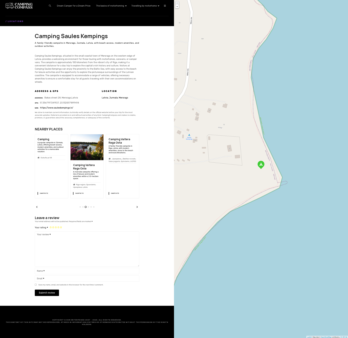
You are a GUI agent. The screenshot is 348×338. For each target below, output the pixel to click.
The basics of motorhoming (110, 5)
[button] (50, 6)
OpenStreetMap (326, 337)
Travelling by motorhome (144, 5)
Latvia (105, 97)
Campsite (44, 193)
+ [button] (177, 3)
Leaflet (309, 337)
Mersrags (123, 97)
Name (39, 271)
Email (39, 278)
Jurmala (113, 97)
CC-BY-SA (343, 337)
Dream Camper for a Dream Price (73, 5)
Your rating (41, 227)
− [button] (177, 6)
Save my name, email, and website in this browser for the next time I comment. (70, 285)
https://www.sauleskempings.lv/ (56, 107)
